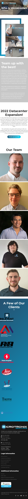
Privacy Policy (4, 463)
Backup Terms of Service (6, 465)
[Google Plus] (18, 495)
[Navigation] (26, 3)
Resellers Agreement (5, 461)
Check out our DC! (14, 136)
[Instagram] (26, 495)
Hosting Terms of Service (6, 458)
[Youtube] (21, 495)
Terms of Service (4, 456)
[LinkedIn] (2, 157)
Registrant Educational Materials (7, 477)
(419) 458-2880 (5, 435)
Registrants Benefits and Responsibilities (9, 479)
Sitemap (2, 473)
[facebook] (15, 495)
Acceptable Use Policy (5, 467)
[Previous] (4, 56)
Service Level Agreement (6, 460)
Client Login (3, 475)
